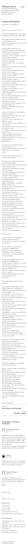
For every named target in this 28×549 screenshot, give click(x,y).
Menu (22, 6)
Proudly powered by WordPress (8, 541)
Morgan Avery (9, 6)
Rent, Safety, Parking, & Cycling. (9, 511)
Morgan (8, 455)
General (7, 403)
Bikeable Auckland (6, 509)
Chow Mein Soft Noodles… (12, 407)
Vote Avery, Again (6, 507)
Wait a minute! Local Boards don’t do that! (12, 513)
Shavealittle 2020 (6, 505)
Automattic (11, 543)
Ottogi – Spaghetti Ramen (10, 530)
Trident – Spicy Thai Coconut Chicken (18, 524)
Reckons (11, 403)
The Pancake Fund (13, 532)
